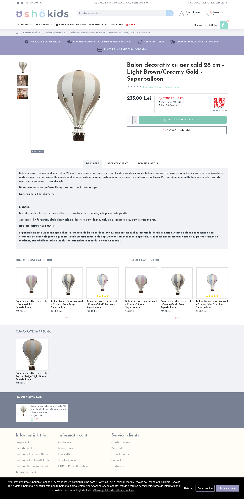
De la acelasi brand (142, 260)
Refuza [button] (188, 488)
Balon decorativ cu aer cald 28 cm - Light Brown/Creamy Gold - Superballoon (48, 409)
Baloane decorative (55, 33)
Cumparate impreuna (33, 331)
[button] (66, 317)
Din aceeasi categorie (34, 260)
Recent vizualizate (29, 397)
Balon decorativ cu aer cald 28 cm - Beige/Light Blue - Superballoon (31, 376)
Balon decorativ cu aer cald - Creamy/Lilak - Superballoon (31, 304)
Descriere (92, 164)
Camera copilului (31, 33)
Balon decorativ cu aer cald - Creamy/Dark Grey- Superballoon (67, 304)
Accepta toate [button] (228, 488)
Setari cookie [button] (205, 488)
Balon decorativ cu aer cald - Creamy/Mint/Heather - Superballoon (102, 304)
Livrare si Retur (147, 164)
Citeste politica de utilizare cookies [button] (113, 490)
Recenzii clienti (117, 164)
